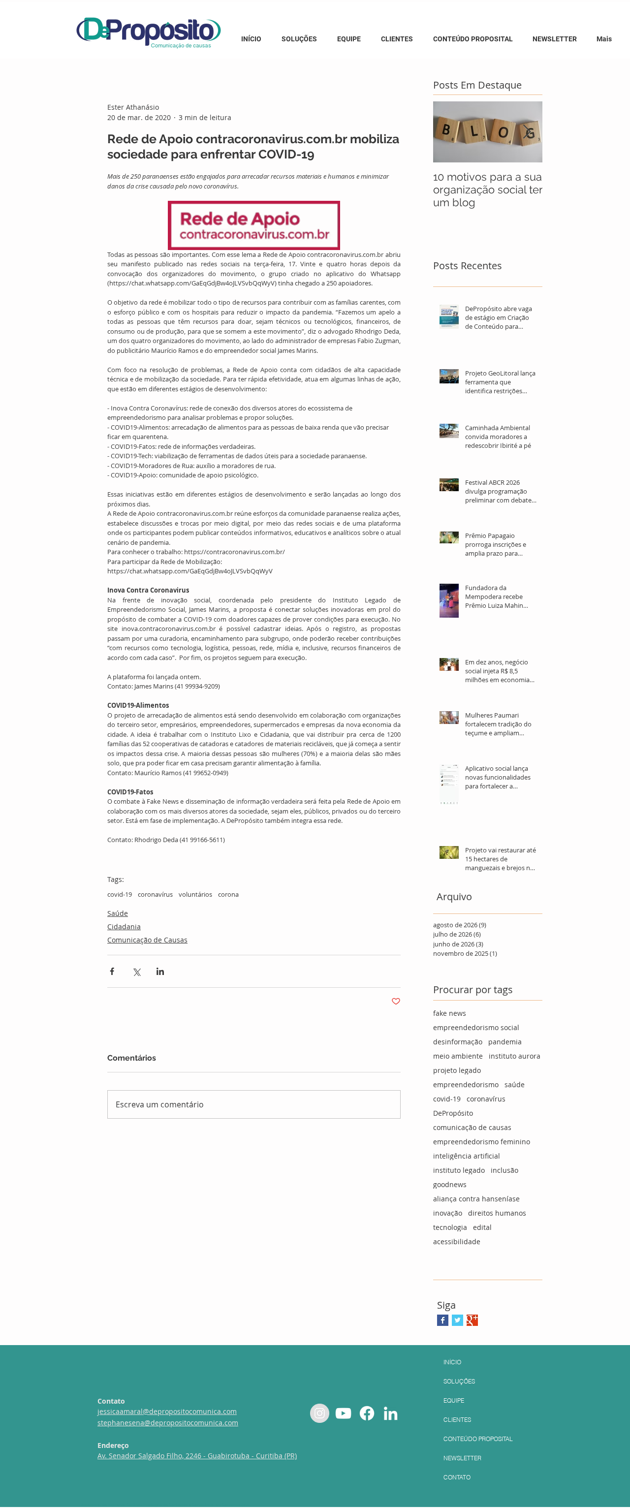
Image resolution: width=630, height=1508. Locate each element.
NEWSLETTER (462, 1458)
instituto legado (459, 1170)
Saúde (117, 913)
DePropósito (453, 1113)
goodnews (450, 1184)
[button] (474, 34)
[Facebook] (367, 1413)
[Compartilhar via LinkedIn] (160, 971)
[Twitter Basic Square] (457, 1320)
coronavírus (155, 894)
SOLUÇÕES (459, 1381)
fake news (449, 1013)
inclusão (504, 1170)
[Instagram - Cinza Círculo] (319, 1413)
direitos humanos (497, 1213)
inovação (447, 1213)
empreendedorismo (466, 1084)
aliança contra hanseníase (476, 1198)
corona (228, 894)
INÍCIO (452, 1362)
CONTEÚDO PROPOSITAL (478, 1439)
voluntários (195, 894)
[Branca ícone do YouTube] (343, 1413)
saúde (514, 1084)
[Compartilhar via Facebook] (112, 971)
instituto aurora (514, 1056)
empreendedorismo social (476, 1027)
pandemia (505, 1041)
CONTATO (457, 1477)
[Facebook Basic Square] (442, 1320)
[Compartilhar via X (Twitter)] (136, 971)
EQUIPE (453, 1400)
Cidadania (124, 926)
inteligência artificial (466, 1156)
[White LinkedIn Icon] (390, 1413)
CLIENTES (457, 1419)
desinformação (457, 1041)
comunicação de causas (472, 1127)
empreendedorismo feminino (481, 1141)
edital (482, 1227)
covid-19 (119, 894)
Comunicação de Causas (147, 939)
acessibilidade (456, 1241)
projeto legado (457, 1070)
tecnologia (450, 1227)
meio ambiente (458, 1056)
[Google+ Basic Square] (472, 1320)
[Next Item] (526, 132)
